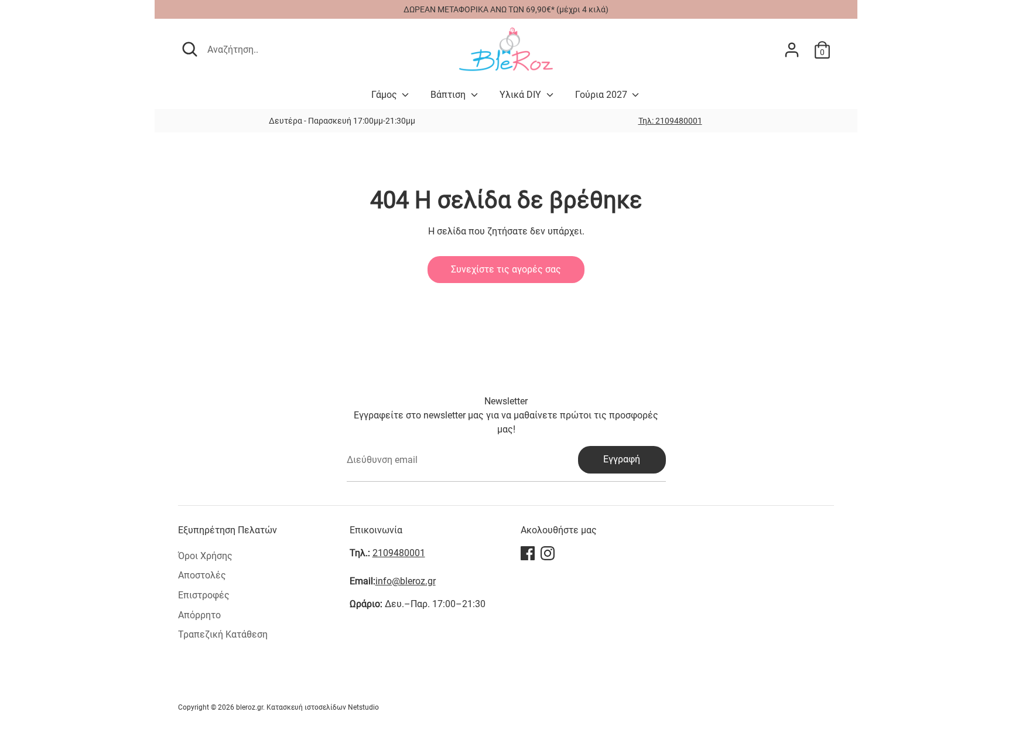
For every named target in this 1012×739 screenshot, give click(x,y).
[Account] (792, 50)
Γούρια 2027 (602, 94)
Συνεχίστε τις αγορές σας (506, 269)
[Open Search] (189, 49)
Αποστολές (202, 575)
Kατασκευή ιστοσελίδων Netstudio (322, 707)
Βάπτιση (449, 94)
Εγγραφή (621, 459)
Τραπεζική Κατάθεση (223, 634)
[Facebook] (528, 553)
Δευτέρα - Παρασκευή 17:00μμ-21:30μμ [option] (342, 120)
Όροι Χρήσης (205, 555)
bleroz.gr (249, 707)
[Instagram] (548, 553)
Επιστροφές (204, 595)
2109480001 (398, 552)
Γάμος (385, 94)
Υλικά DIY (521, 94)
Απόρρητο (199, 615)
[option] (670, 120)
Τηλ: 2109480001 (670, 120)
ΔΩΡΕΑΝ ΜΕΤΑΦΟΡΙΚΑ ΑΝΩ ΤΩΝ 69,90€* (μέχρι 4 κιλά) (506, 9)
